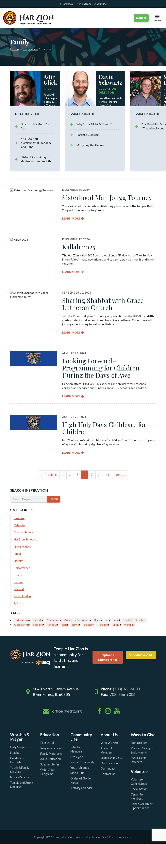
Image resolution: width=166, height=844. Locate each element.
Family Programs (51, 753)
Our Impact (108, 768)
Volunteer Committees (139, 781)
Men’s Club (77, 773)
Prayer (18, 575)
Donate (141, 17)
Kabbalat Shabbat (134, 620)
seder (65, 624)
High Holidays (22, 546)
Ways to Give (143, 734)
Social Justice (22, 596)
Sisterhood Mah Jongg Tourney (107, 197)
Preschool (47, 742)
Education (49, 734)
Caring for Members (137, 796)
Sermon (18, 582)
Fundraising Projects (138, 760)
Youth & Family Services (19, 770)
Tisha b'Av (103, 624)
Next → (120, 474)
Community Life (81, 737)
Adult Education (50, 759)
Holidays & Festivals (17, 760)
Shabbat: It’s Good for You (35, 126)
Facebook (67, 3)
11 (107, 474)
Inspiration (30, 49)
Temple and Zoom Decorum (21, 785)
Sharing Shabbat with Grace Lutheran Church (103, 304)
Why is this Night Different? (94, 124)
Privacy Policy (82, 837)
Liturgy (18, 560)
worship (129, 624)
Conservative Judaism (77, 620)
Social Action (139, 789)
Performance (22, 567)
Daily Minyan (18, 747)
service (76, 624)
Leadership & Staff (113, 757)
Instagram (85, 3)
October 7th (22, 624)
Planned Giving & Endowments (142, 750)
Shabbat (19, 589)
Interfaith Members (76, 749)
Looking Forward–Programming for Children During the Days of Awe (100, 367)
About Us (109, 734)
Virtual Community (82, 762)
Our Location (109, 763)
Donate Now (139, 742)
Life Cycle (76, 757)
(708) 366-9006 (122, 694)
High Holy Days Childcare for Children (104, 428)
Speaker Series (50, 764)
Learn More (71, 218)
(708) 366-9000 (126, 689)
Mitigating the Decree (90, 145)
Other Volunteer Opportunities (142, 806)
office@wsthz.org (67, 711)
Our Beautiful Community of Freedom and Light (36, 143)
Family (98, 620)
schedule (52, 624)
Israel (17, 553)
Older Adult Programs (47, 772)
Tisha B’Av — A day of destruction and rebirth (36, 159)
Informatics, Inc (123, 837)
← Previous (49, 474)
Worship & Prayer (20, 737)
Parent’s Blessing (88, 134)
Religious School (51, 748)
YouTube (102, 3)
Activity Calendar (81, 788)
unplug (117, 624)
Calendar (19, 525)
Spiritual (19, 603)
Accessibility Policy (103, 837)
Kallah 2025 (78, 246)
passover (38, 624)
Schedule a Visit (140, 655)
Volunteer (140, 771)
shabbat (89, 624)
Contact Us (108, 774)
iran (107, 620)
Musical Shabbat (20, 777)
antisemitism (22, 620)
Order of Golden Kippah (81, 780)
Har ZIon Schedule (25, 539)
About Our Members (108, 750)
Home (14, 49)
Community (54, 620)
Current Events (23, 532)
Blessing (19, 518)
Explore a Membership (107, 657)
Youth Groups (79, 767)
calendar (38, 620)
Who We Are (109, 742)
